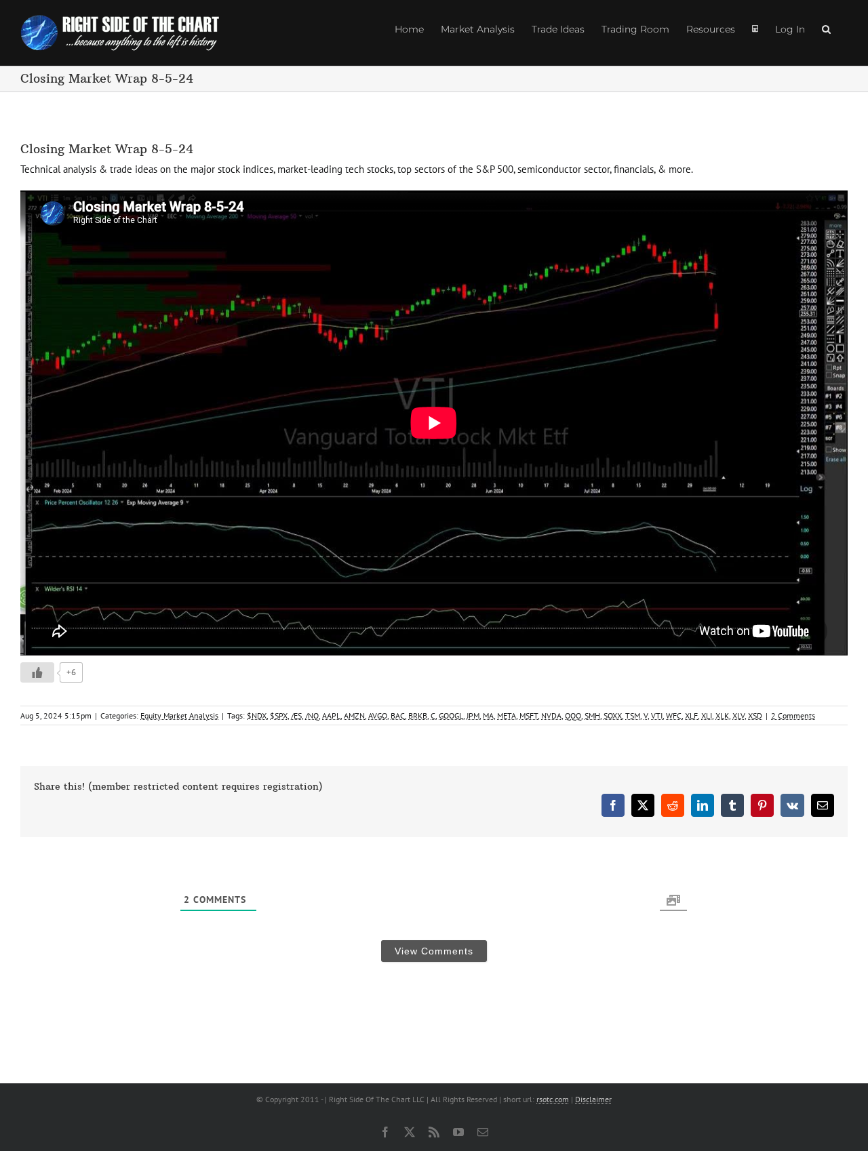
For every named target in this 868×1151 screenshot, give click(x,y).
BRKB (417, 715)
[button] (826, 28)
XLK (722, 715)
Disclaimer (593, 1099)
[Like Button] (37, 672)
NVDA (551, 715)
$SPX (279, 715)
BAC (398, 715)
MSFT (528, 715)
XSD (755, 715)
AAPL (331, 715)
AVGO (377, 715)
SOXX (613, 715)
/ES (296, 715)
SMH (592, 715)
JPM (473, 715)
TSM (632, 715)
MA (488, 715)
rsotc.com (552, 1099)
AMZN (354, 715)
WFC (674, 715)
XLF (691, 715)
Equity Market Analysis (179, 715)
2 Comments (793, 715)
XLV (738, 715)
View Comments (434, 951)
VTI (657, 715)
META (506, 715)
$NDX (257, 715)
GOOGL (451, 715)
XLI (706, 715)
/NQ (312, 715)
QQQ (573, 715)
